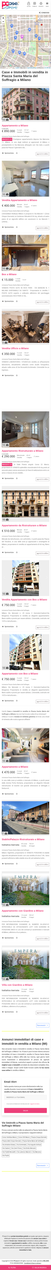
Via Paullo (5, 1155)
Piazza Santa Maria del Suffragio (33, 1141)
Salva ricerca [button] (40, 1268)
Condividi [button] (45, 13)
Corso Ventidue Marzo (9, 1137)
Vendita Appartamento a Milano (19, 200)
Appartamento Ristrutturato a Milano (22, 451)
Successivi (41, 1025)
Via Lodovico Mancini (24, 1152)
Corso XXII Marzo (24, 1137)
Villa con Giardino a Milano (17, 985)
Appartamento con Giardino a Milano (23, 910)
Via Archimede (21, 1145)
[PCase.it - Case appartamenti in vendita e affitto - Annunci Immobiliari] (11, 5)
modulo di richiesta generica (24, 717)
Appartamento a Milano (15, 125)
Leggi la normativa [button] (34, 1103)
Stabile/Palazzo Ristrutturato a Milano (23, 839)
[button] (29, 4)
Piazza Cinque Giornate (38, 1137)
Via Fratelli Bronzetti (8, 1152)
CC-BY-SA (47, 68)
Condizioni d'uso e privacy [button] (32, 1263)
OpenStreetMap (31, 68)
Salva (25, 1111)
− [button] (3, 21)
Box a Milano (9, 274)
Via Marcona (37, 1152)
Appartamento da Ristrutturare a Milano (24, 525)
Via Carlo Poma (16, 1148)
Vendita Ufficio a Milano (15, 348)
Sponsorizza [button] (9, 153)
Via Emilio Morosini (29, 1148)
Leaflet (17, 68)
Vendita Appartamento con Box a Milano (24, 599)
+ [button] (3, 18)
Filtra (13, 1268)
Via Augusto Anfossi (34, 1145)
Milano (15, 1133)
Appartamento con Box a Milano (20, 673)
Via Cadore (5, 1148)
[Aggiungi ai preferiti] (17, 153)
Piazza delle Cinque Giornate (11, 1141)
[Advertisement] (25, 394)
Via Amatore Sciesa (8, 1145)
